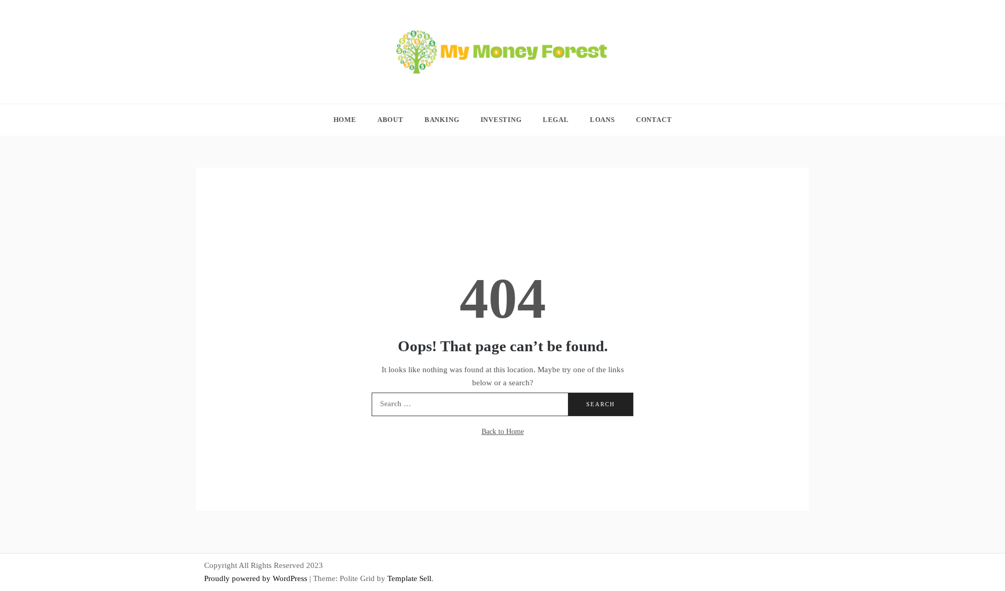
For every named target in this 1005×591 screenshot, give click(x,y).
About (390, 120)
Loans (602, 120)
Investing (501, 120)
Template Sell (409, 578)
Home (344, 120)
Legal (556, 120)
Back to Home (503, 432)
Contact (654, 120)
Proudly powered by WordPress (256, 578)
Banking (442, 120)
